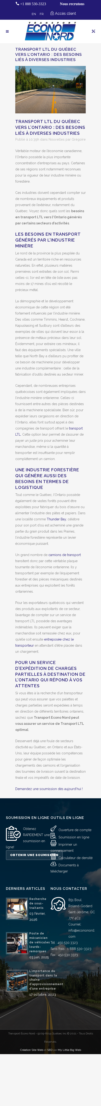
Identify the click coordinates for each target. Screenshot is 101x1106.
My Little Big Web (69, 1050)
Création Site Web (31, 1050)
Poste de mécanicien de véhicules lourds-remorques (39, 942)
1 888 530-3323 (79, 949)
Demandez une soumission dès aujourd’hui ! (49, 789)
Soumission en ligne (73, 837)
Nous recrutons (72, 4)
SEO (49, 1050)
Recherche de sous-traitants (38, 903)
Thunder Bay (56, 519)
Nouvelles (57, 139)
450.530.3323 (68, 943)
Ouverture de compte (74, 830)
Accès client (65, 13)
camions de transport (64, 555)
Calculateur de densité (75, 858)
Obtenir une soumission (34, 855)
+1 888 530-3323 (33, 4)
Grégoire (79, 139)
